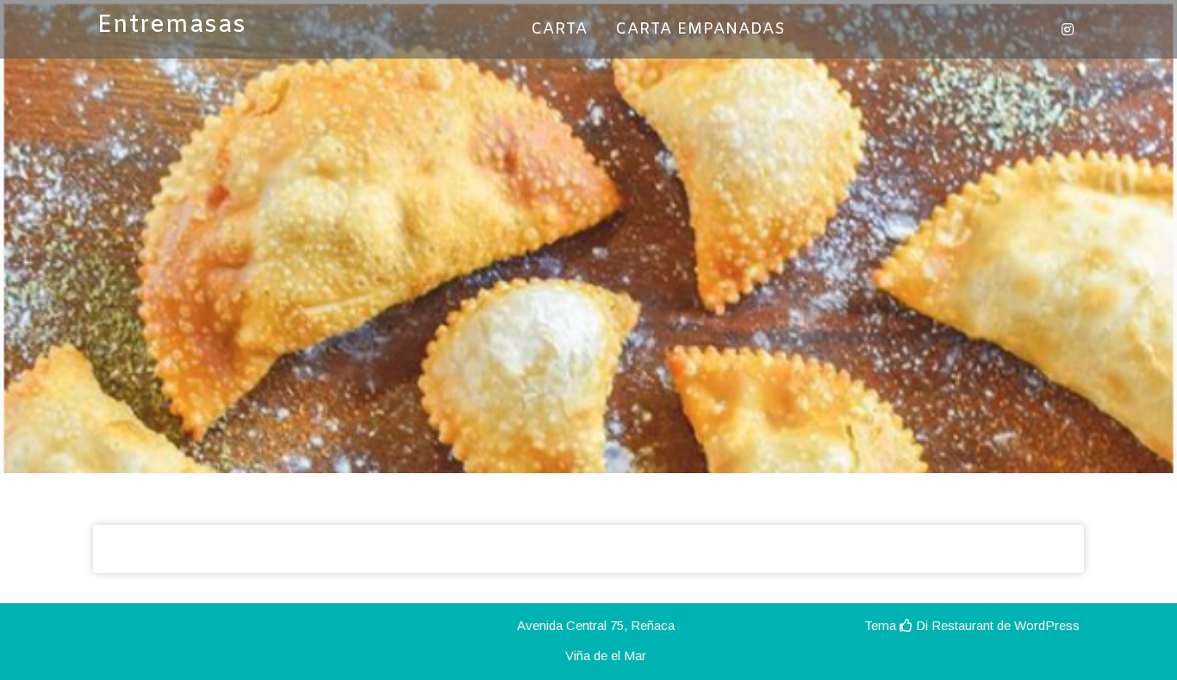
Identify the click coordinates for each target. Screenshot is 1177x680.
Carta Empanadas (700, 29)
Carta (559, 29)
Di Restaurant (952, 625)
